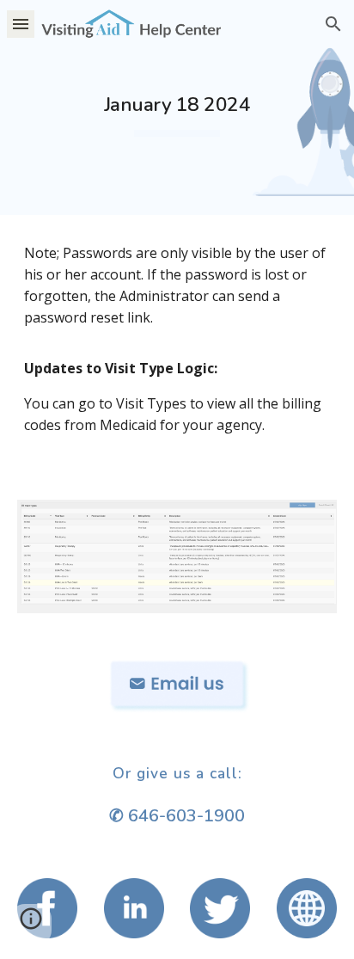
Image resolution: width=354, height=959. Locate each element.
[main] (177, 107)
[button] (20, 23)
